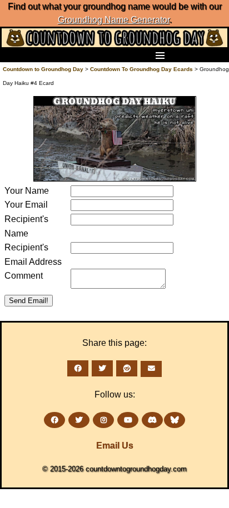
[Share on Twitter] (102, 368)
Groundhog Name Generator (114, 19)
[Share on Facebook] (77, 368)
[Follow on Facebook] (54, 420)
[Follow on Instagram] (103, 420)
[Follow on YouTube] (127, 420)
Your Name (26, 190)
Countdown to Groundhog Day (43, 69)
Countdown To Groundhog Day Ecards (141, 69)
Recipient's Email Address (33, 254)
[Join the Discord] (152, 420)
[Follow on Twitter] (78, 420)
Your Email (26, 204)
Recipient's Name (26, 226)
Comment (23, 275)
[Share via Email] (151, 369)
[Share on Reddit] (126, 368)
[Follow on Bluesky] (174, 420)
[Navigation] (12, 55)
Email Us (114, 445)
